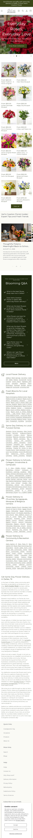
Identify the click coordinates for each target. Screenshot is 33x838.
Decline (15, 829)
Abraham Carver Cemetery (14, 431)
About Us (6, 741)
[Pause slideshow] (31, 56)
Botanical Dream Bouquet (22, 177)
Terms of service (9, 795)
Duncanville (22, 380)
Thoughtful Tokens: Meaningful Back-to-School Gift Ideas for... (16, 245)
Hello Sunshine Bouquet (6, 200)
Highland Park (26, 381)
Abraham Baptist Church (13, 507)
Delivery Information (10, 779)
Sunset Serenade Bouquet (6, 106)
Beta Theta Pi (23, 544)
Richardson (9, 385)
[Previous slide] (11, 56)
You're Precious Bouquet (6, 129)
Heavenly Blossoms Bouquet (23, 200)
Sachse (29, 385)
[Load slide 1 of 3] (14, 56)
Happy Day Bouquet (23, 105)
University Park (24, 387)
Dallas (11, 380)
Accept (15, 825)
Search (6, 752)
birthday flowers (19, 681)
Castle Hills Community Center (16, 549)
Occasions (7, 733)
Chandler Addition (19, 446)
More (16, 363)
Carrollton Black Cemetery (16, 442)
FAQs (5, 767)
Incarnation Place (11, 561)
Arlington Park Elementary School (16, 487)
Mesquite (23, 383)
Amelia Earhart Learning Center (16, 479)
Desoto (15, 380)
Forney (29, 380)
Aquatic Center (26, 481)
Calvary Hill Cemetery (23, 440)
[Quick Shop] (18, 10)
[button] (23, 11)
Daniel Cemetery (19, 455)
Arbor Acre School (13, 483)
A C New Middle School (16, 468)
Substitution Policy (9, 791)
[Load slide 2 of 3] (16, 56)
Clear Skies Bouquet (23, 82)
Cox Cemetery (13, 452)
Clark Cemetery (21, 450)
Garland (8, 381)
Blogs (5, 756)
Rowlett (23, 385)
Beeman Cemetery (19, 437)
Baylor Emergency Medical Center (16, 397)
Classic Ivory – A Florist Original (22, 153)
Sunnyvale (16, 387)
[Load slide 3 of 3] (19, 56)
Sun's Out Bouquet (7, 176)
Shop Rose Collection (16, 46)
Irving (8, 383)
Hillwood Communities (24, 559)
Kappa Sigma (23, 561)
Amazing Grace (19, 518)
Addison (8, 378)
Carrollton (24, 378)
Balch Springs (16, 378)
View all (16, 206)
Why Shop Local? (9, 775)
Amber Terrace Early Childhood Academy (18, 477)
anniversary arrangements (9, 683)
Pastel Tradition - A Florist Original (7, 82)
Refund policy (8, 787)
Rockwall (17, 385)
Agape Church (26, 509)
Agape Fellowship (12, 511)
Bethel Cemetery (19, 439)
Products (6, 737)
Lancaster (15, 383)
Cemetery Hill (18, 444)
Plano (29, 383)
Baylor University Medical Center (16, 419)
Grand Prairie (16, 381)
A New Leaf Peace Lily (24, 129)
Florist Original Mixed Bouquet (8, 153)
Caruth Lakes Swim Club (22, 548)
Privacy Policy (20, 820)
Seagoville (9, 387)
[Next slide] (22, 56)
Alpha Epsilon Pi (11, 544)
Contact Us (7, 771)
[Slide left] (13, 266)
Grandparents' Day (9, 729)
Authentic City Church (20, 529)
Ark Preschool (26, 485)
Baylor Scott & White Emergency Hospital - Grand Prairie (19, 400)
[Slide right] (20, 266)
